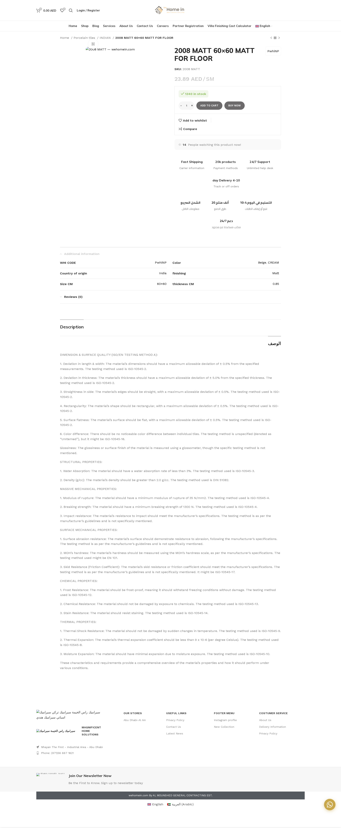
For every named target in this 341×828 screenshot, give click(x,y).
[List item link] (71, 747)
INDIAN (106, 38)
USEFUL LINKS (176, 713)
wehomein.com (138, 795)
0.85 (276, 284)
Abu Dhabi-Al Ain (135, 720)
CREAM (273, 262)
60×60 (162, 284)
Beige (262, 262)
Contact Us (173, 726)
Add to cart (209, 105)
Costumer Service (273, 713)
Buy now (234, 105)
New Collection (224, 726)
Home (65, 38)
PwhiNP (273, 51)
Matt (275, 273)
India (163, 273)
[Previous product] (271, 38)
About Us (265, 720)
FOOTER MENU (224, 713)
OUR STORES (133, 713)
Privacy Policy (175, 720)
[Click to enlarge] (93, 44)
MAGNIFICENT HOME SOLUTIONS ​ (91, 731)
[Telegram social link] (302, 10)
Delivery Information (272, 726)
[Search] (71, 10)
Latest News (174, 733)
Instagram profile (225, 720)
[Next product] (279, 38)
